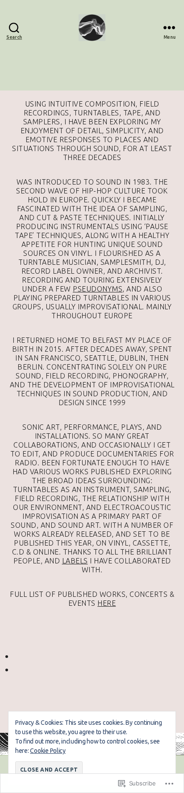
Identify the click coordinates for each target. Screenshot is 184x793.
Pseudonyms (97, 289)
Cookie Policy (48, 750)
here (106, 603)
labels (75, 561)
